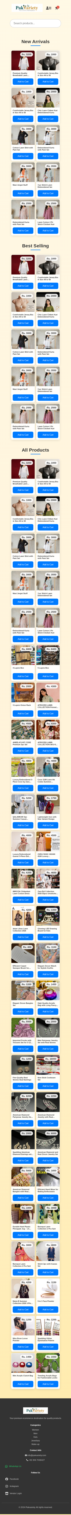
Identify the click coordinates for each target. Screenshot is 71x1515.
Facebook (14, 1479)
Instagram (14, 1486)
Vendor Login (16, 1493)
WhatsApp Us (15, 1466)
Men (35, 1433)
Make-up (35, 1444)
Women (35, 1430)
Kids (35, 1437)
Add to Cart (23, 81)
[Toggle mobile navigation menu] (50, 8)
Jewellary (35, 1441)
